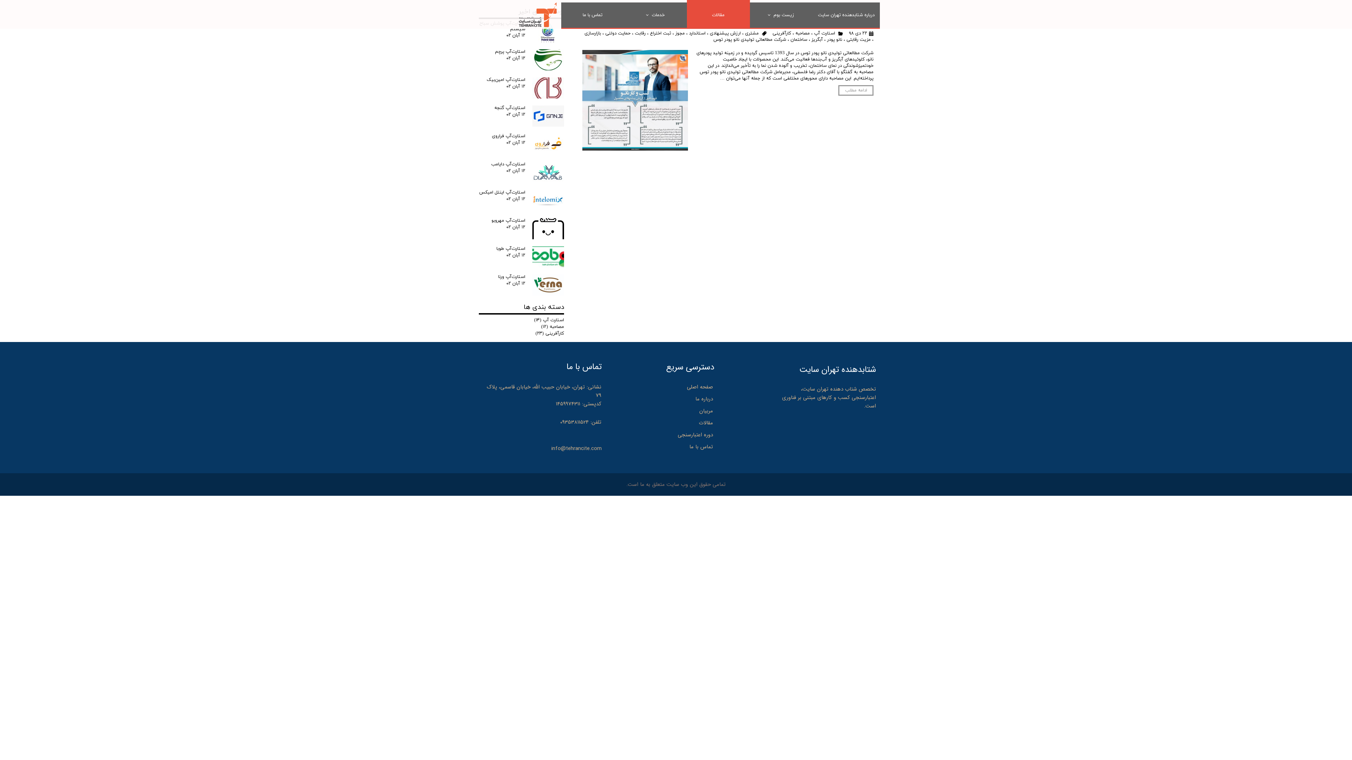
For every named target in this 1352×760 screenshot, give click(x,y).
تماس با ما (592, 15)
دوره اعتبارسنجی (695, 435)
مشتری (752, 33)
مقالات (718, 15)
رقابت (640, 33)
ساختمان (798, 40)
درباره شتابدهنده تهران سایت (846, 15)
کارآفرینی (781, 33)
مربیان (706, 411)
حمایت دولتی (618, 33)
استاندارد (697, 33)
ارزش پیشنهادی (725, 33)
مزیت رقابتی (858, 40)
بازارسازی (592, 33)
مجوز (680, 33)
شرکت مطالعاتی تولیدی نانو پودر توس (749, 40)
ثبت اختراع (660, 33)
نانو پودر (834, 40)
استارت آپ (824, 33)
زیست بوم (784, 15)
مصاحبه (802, 33)
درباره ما (704, 399)
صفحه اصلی (700, 387)
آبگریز (817, 40)
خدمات (658, 15)
